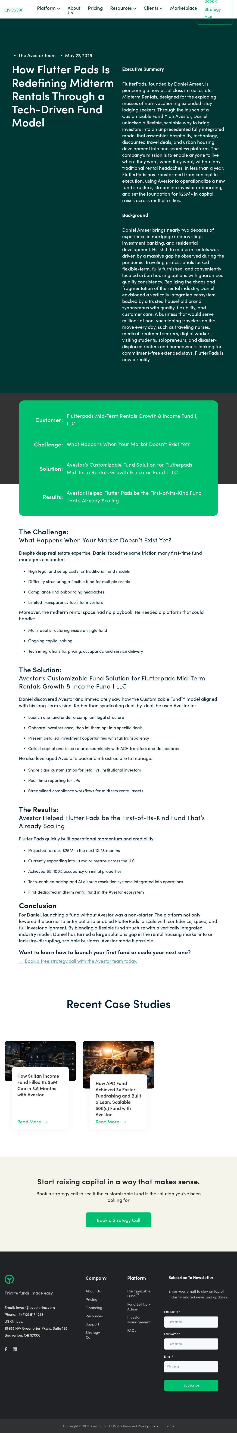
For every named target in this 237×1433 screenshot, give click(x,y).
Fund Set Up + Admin (138, 1306)
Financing (94, 1307)
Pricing (95, 8)
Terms (169, 1426)
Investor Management (138, 1319)
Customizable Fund (138, 1293)
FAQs (131, 1330)
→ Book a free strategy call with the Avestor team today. (78, 961)
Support (92, 1324)
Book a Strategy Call (118, 1220)
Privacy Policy (148, 1426)
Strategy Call (93, 1335)
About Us (74, 10)
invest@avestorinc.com (35, 1307)
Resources (94, 1316)
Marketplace (183, 8)
